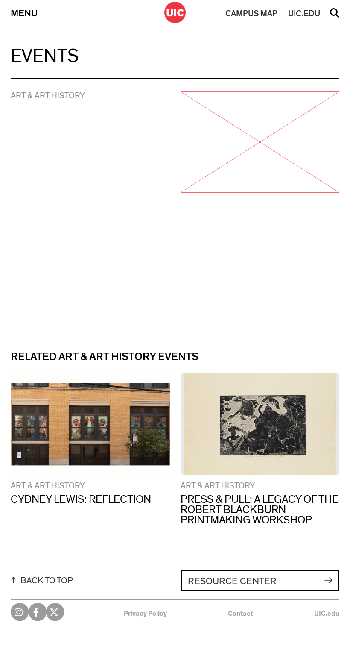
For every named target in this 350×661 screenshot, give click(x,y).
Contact (240, 613)
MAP (251, 13)
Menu (24, 13)
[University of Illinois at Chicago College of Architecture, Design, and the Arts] (175, 12)
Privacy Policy (145, 613)
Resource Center (232, 581)
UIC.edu (326, 613)
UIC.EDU (304, 13)
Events (45, 56)
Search (334, 16)
